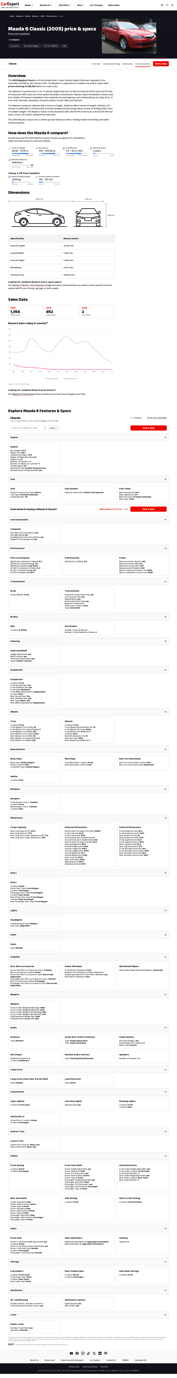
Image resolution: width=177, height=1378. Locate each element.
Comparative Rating (111, 64)
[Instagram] (82, 1353)
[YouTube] (71, 1353)
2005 (42, 16)
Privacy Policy (74, 1366)
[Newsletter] (162, 5)
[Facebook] (77, 1353)
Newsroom (50, 1360)
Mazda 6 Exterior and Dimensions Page (32, 285)
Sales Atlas (114, 5)
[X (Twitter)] (94, 1353)
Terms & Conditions (90, 1366)
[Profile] (172, 5)
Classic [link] (61, 16)
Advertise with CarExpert (72, 1360)
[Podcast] (105, 1353)
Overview (96, 64)
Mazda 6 (35, 16)
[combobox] (27, 428)
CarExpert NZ (141, 1360)
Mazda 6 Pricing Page (23, 394)
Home (12, 16)
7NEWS (125, 1360)
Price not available (19, 33)
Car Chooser (96, 5)
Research (45, 5)
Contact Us (111, 1360)
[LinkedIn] (99, 1353)
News (28, 5)
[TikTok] (88, 1353)
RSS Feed (104, 1366)
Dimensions (128, 64)
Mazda (27, 16)
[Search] (167, 5)
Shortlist (63, 5)
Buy (79, 5)
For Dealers (95, 1360)
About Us (34, 1360)
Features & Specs (142, 64)
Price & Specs (51, 16)
